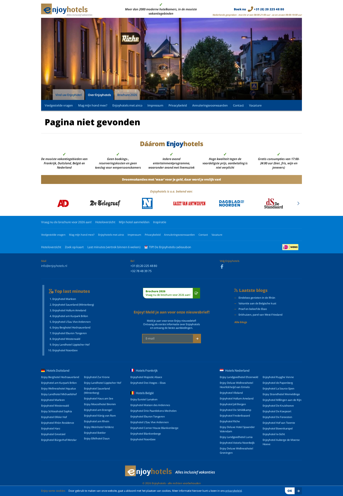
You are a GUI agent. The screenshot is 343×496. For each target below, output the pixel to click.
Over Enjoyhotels (99, 95)
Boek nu (259, 9)
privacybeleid (233, 490)
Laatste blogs (253, 290)
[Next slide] (298, 203)
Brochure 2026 (127, 95)
